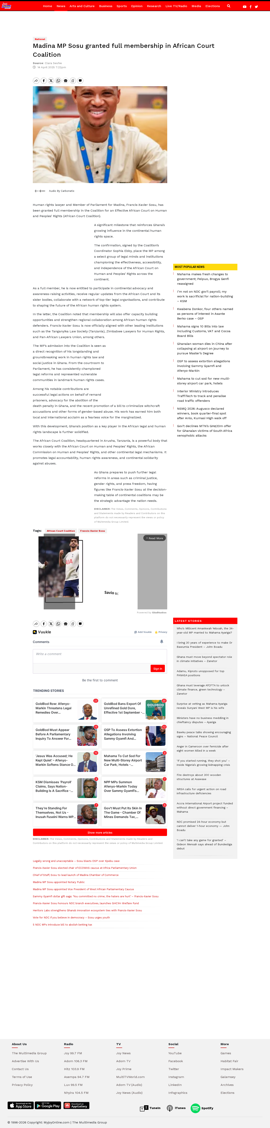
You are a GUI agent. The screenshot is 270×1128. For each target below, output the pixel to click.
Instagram (176, 1077)
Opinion (137, 6)
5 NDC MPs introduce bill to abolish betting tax (62, 924)
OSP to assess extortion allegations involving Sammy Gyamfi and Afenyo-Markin (203, 366)
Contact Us (20, 1069)
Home (47, 6)
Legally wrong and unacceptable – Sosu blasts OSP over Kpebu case (76, 860)
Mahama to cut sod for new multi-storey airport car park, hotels (203, 381)
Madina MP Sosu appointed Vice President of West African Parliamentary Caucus (83, 889)
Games (226, 1053)
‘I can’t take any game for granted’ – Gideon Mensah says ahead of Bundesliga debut (204, 846)
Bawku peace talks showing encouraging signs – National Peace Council (204, 736)
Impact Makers (232, 1069)
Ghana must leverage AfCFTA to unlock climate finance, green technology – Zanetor (203, 691)
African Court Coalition (61, 530)
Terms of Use (22, 1077)
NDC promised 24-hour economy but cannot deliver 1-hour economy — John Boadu (203, 828)
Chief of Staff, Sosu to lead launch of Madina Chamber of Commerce (76, 875)
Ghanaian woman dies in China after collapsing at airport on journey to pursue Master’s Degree (204, 348)
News (61, 6)
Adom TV (123, 1061)
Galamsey (228, 1077)
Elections (212, 6)
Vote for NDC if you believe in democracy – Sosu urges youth (71, 917)
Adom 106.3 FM (76, 1061)
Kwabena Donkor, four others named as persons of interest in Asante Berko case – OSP (205, 313)
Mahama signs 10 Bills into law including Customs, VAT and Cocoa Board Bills (203, 331)
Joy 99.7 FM (73, 1053)
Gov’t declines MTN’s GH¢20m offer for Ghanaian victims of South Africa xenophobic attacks (204, 430)
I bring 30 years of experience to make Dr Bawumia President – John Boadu (204, 646)
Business (105, 6)
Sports (122, 6)
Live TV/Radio (176, 6)
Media (196, 6)
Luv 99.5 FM (73, 1085)
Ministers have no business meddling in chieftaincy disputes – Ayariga (202, 722)
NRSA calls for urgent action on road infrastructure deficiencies (201, 793)
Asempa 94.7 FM (77, 1077)
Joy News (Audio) (129, 1093)
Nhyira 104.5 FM (76, 1093)
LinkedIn (175, 1085)
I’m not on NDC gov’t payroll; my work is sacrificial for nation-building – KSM (205, 296)
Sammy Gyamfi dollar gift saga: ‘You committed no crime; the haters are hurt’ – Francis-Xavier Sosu (96, 896)
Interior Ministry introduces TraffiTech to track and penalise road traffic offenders (201, 396)
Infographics (177, 1093)
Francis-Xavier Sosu (92, 530)
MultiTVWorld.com (130, 1077)
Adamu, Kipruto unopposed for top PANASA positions (200, 675)
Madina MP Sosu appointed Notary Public (59, 882)
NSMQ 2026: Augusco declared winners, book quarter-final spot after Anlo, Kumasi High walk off (202, 413)
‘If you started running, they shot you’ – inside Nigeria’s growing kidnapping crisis (203, 765)
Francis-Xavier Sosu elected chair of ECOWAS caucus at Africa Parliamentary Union (85, 867)
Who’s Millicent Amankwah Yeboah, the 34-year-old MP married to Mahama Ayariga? (205, 632)
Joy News (123, 1053)
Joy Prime (123, 1069)
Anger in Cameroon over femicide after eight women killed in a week (202, 750)
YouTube (175, 1053)
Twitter (173, 1069)
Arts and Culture (82, 6)
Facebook (175, 1061)
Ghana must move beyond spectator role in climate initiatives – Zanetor (204, 661)
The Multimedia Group (29, 1053)
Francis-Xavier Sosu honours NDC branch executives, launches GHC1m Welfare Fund (86, 903)
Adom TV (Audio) (129, 1085)
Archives (227, 1085)
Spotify (206, 1108)
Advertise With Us (25, 1061)
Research (154, 6)
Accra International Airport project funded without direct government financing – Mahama (205, 809)
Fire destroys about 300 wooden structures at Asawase (199, 779)
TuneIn (154, 1108)
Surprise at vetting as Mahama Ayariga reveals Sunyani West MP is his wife (202, 708)
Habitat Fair (229, 1061)
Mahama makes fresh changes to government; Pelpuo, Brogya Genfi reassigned (203, 279)
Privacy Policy (22, 1085)
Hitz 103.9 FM (74, 1069)
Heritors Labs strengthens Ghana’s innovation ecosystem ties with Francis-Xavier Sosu (87, 910)
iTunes (180, 1108)
